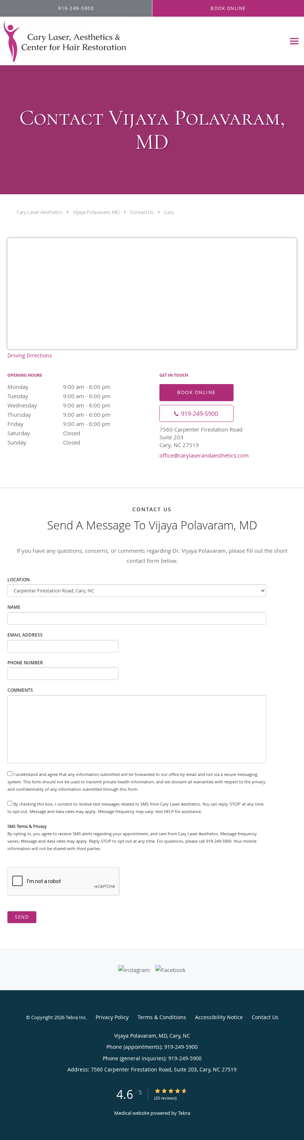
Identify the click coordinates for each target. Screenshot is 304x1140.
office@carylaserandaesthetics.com (204, 455)
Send (22, 917)
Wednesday (58, 405)
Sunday (43, 442)
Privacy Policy (112, 1017)
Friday (58, 423)
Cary (169, 212)
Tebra (184, 1113)
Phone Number (25, 663)
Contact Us (141, 212)
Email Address (25, 635)
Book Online (196, 392)
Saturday (43, 433)
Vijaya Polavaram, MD (96, 212)
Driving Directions (29, 355)
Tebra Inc (76, 1017)
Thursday (58, 414)
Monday (58, 386)
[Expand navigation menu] (294, 41)
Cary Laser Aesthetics (39, 212)
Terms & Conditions (162, 1017)
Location (18, 579)
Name (13, 607)
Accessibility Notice (219, 1017)
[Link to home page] (63, 41)
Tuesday (58, 396)
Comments (20, 690)
